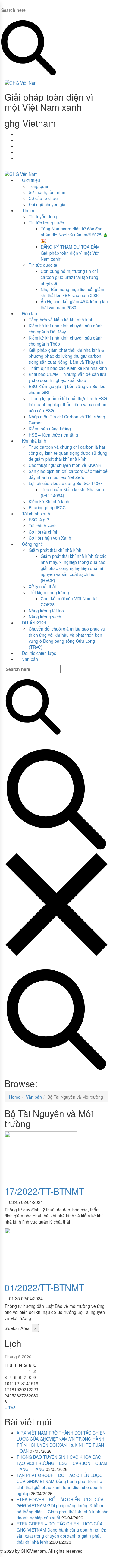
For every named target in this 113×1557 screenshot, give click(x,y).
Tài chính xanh (36, 514)
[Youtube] (18, 140)
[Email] (18, 146)
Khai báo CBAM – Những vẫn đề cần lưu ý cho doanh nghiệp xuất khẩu (67, 377)
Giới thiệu (31, 180)
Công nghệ (32, 544)
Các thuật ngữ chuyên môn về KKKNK (65, 465)
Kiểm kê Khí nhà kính (49, 501)
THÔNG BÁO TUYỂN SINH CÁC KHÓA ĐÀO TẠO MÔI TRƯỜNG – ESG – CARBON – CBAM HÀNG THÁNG (62, 1463)
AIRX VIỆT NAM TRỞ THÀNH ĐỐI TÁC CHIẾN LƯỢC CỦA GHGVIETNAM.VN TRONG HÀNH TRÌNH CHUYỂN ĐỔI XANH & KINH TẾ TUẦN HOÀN (61, 1442)
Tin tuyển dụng (43, 216)
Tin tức (28, 210)
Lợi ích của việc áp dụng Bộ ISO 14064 (66, 483)
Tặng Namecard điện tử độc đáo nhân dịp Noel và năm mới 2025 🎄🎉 (74, 235)
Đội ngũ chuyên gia (47, 204)
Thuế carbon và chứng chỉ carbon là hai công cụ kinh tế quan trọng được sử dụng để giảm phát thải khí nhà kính (68, 453)
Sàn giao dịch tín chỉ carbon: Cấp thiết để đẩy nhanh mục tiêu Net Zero (68, 474)
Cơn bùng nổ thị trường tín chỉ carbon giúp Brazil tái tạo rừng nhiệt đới (69, 277)
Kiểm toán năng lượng (50, 429)
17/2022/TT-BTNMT (44, 1190)
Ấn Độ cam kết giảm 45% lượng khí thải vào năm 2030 (74, 304)
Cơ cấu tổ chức (43, 198)
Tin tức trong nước (46, 222)
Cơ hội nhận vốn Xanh (50, 538)
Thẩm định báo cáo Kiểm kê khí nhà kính (68, 368)
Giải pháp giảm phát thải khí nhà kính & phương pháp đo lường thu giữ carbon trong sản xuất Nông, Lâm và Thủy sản (66, 356)
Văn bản (30, 659)
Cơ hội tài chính (43, 532)
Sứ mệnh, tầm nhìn (47, 192)
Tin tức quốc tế (43, 265)
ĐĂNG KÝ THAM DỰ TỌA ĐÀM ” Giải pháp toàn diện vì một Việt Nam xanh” (71, 253)
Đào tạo (29, 313)
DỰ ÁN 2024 (34, 623)
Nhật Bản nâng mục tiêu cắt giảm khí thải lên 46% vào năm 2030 (72, 292)
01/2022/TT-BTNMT (44, 1287)
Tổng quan (39, 186)
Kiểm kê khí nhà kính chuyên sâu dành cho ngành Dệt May (66, 329)
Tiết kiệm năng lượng (49, 592)
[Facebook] (18, 134)
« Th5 (10, 1408)
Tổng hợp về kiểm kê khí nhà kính (61, 319)
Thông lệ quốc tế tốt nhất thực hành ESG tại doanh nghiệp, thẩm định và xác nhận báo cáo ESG (68, 404)
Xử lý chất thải (42, 586)
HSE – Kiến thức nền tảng (53, 435)
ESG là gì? (39, 520)
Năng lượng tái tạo (46, 611)
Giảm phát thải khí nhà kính (55, 550)
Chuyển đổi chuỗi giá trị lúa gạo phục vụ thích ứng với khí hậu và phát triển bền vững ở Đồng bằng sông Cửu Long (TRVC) (67, 638)
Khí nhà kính (34, 441)
